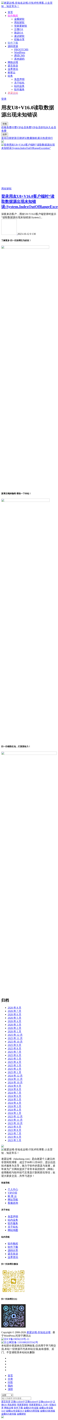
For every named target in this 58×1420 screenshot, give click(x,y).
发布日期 (6, 138)
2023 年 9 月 (14, 1126)
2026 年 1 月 (14, 1031)
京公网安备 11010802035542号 (21, 1342)
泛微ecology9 (31, 1401)
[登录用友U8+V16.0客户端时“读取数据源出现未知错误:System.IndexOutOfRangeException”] (29, 148)
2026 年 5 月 (14, 1017)
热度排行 (48, 138)
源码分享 (13, 1250)
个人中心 (13, 1189)
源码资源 (13, 46)
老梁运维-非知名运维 (39, 1332)
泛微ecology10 (45, 1401)
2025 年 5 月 (14, 1058)
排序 (5, 134)
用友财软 (19, 22)
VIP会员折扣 (38, 127)
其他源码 (19, 58)
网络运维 (13, 62)
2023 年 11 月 (15, 1119)
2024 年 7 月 (14, 1092)
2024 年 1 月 (14, 1113)
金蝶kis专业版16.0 (15, 1411)
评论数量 (27, 138)
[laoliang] (9, 234)
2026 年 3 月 (14, 1024)
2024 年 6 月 (14, 1096)
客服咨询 (13, 1203)
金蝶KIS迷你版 (8, 1414)
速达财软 (19, 36)
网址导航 (13, 1199)
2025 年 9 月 (14, 1045)
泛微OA (18, 29)
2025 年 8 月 (14, 1048)
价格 (5, 124)
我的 (10, 1385)
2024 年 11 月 (15, 1079)
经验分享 (19, 39)
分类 (10, 1379)
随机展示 (37, 138)
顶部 (10, 1389)
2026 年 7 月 (14, 1011)
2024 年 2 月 (14, 1109)
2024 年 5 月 (14, 1099)
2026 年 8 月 (14, 1007)
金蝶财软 (19, 19)
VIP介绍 (12, 1192)
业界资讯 (13, 69)
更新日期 (17, 138)
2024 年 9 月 (14, 1085)
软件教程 (13, 1243)
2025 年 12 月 (15, 1034)
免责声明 (19, 79)
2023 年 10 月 (15, 1123)
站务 (10, 75)
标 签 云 (12, 1196)
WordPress (19, 52)
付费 (14, 127)
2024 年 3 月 (14, 1106)
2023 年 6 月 (14, 1136)
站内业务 (19, 86)
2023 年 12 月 (15, 1116)
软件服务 (19, 89)
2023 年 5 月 (14, 1140)
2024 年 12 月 (15, 1075)
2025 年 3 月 (14, 1065)
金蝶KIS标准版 (47, 1411)
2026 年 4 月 (14, 1021)
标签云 (11, 72)
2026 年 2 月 (14, 1028)
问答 (10, 1382)
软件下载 (13, 1247)
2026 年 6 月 (14, 1014)
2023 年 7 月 (14, 1133)
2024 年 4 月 (14, 1102)
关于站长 (19, 82)
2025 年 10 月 (15, 1041)
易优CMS (19, 55)
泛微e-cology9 (17, 1401)
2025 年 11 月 (15, 1038)
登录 (3, 98)
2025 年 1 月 (14, 1072)
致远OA (18, 32)
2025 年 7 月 (14, 1051)
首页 (10, 12)
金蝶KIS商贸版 (31, 1411)
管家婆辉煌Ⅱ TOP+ (39, 1404)
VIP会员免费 (24, 127)
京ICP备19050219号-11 (16, 1339)
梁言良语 (13, 65)
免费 (9, 127)
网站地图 (13, 1230)
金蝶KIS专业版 (31, 1408)
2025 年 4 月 (14, 1062)
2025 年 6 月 (14, 1055)
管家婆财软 (20, 25)
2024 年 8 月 (14, 1089)
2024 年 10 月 (15, 1082)
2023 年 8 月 (14, 1130)
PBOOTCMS (21, 49)
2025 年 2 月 (14, 1068)
